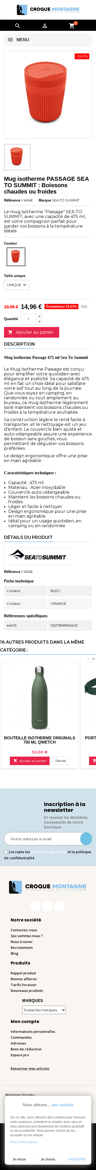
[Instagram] (47, 906)
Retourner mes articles (30, 1068)
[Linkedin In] (59, 906)
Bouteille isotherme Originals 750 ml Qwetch (39, 740)
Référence (12, 200)
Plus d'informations (24, 1142)
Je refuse (19, 1159)
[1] (86, 838)
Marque (45, 200)
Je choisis (48, 1159)
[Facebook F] (35, 906)
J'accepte (77, 1159)
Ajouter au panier (31, 332)
